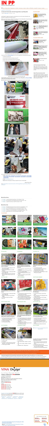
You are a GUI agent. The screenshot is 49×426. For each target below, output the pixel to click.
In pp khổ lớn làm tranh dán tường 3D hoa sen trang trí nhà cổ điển (40, 319)
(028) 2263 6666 (17, 176)
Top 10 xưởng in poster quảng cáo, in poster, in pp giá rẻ (8, 266)
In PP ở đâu (36, 325)
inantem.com (15, 397)
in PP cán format (10, 55)
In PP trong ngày (4, 340)
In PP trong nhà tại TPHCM (6, 321)
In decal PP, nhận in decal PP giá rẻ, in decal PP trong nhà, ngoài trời (40, 272)
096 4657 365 (3, 386)
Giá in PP (3, 298)
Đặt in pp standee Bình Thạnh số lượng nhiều (24, 291)
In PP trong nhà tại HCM (5, 320)
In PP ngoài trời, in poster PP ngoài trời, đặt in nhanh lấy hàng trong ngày (25, 323)
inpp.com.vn (16, 398)
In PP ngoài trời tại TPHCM (22, 321)
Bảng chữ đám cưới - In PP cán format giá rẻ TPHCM (13, 211)
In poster (43, 8)
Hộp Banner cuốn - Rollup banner (23, 345)
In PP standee (20, 277)
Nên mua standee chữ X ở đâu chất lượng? (24, 297)
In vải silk (16, 8)
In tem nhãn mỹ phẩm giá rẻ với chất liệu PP (39, 266)
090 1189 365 (18, 175)
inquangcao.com (3, 396)
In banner (39, 8)
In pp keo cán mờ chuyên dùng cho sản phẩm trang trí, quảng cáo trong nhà (8, 316)
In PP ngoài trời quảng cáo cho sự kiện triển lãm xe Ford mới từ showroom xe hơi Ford (24, 319)
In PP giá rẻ (24, 248)
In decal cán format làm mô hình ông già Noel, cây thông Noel (9, 236)
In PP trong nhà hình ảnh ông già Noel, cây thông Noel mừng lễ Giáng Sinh (8, 319)
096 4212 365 (3, 388)
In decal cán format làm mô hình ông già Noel (15, 183)
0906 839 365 (13, 175)
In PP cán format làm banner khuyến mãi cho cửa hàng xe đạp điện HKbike (25, 271)
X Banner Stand (7, 8)
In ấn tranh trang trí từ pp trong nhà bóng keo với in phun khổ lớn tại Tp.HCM (41, 346)
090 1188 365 (23, 175)
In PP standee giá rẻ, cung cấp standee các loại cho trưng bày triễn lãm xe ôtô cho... (24, 296)
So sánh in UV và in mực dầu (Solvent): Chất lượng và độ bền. (40, 340)
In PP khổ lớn (31, 8)
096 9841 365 (3, 384)
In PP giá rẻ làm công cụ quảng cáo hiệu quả (9, 248)
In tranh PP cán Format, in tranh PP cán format (13, 201)
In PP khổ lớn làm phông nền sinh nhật (40, 323)
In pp (3, 8)
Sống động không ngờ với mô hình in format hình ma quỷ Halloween (15, 206)
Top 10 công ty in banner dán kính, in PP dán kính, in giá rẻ (9, 224)
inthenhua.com (15, 396)
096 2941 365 (3, 387)
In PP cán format (8, 10)
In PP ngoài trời (21, 301)
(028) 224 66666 (28, 176)
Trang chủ (2, 10)
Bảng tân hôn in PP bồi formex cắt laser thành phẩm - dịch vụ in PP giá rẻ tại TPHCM (43, 53)
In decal (24, 8)
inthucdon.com (21, 396)
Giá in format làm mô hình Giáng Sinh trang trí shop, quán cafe (15, 200)
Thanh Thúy (6, 13)
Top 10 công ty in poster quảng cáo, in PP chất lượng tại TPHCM (8, 268)
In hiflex (27, 8)
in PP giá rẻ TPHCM (28, 77)
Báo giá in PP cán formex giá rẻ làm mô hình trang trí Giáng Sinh (15, 209)
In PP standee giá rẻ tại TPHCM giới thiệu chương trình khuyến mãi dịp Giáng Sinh (24, 299)
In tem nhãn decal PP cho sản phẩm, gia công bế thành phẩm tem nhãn (40, 269)
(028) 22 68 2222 (8, 382)
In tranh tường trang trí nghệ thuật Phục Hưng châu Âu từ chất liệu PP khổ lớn (40, 320)
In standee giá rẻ (20, 340)
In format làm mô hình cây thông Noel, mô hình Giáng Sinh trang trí (15, 210)
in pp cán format (24, 183)
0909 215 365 (8, 175)
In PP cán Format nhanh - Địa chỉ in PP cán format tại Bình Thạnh (40, 316)
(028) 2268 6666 (23, 176)
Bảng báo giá (13, 8)
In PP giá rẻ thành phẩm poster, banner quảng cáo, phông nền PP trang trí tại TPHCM (24, 223)
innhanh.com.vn (9, 396)
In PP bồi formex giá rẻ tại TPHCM (7, 297)
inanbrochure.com (4, 398)
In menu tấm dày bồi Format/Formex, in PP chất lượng (14, 199)
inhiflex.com (20, 398)
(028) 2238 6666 (11, 176)
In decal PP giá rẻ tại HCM (38, 267)
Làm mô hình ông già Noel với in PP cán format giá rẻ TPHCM (43, 32)
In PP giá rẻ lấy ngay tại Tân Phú (39, 344)
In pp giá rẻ (4, 277)
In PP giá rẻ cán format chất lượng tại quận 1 (41, 347)
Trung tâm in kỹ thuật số (5, 393)
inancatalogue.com (10, 398)
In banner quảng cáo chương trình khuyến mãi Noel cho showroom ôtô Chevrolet (23, 266)
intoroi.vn (3, 397)
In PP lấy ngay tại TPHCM (6, 344)
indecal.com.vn (8, 397)
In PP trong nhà (5, 301)
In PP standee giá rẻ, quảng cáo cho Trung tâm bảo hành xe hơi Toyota (40, 248)
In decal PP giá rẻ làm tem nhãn (39, 270)
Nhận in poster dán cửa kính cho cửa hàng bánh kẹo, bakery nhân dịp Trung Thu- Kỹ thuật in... (8, 274)
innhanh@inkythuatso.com (9, 179)
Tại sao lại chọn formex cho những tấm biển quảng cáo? (43, 41)
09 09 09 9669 (29, 175)
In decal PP (35, 8)
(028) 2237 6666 (5, 176)
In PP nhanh (4, 325)
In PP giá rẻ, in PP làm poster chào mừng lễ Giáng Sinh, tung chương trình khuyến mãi (8, 343)
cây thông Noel (5, 183)
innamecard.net (20, 397)
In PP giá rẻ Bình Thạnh (40, 236)
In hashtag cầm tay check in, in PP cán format (8, 291)
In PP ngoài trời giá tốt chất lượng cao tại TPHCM (24, 316)
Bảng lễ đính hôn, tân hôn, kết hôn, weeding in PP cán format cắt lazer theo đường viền (43, 47)
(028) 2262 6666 (5, 177)
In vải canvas (21, 8)
